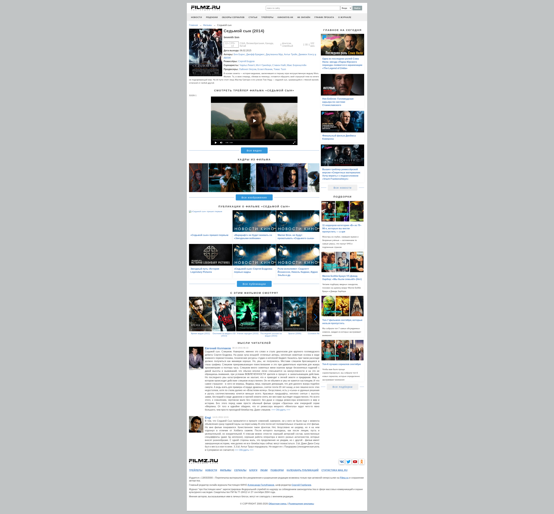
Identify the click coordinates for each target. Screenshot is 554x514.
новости (196, 17)
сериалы (240, 470)
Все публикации (254, 284)
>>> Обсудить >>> (280, 410)
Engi (208, 417)
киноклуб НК (285, 17)
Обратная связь (277, 503)
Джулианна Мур (274, 54)
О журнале (344, 17)
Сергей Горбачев (301, 485)
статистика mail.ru (334, 470)
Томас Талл (280, 69)
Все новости (343, 187)
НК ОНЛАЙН (303, 17)
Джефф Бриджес (255, 54)
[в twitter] (348, 461)
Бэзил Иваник (265, 69)
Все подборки (343, 386)
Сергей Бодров (246, 61)
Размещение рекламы (301, 503)
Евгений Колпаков (218, 348)
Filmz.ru (344, 478)
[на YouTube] (355, 461)
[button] (315, 178)
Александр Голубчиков (261, 485)
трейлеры (267, 17)
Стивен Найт (279, 65)
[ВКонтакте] (341, 461)
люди (264, 470)
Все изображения (254, 197)
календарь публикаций (303, 470)
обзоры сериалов (233, 17)
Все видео (254, 150)
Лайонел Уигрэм (247, 69)
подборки (277, 470)
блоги (253, 470)
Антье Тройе (290, 54)
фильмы (225, 470)
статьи (253, 17)
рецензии (212, 17)
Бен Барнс (239, 54)
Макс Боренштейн (296, 65)
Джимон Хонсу (306, 54)
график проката (324, 17)
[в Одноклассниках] (361, 461)
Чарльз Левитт (247, 65)
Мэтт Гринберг (263, 65)
